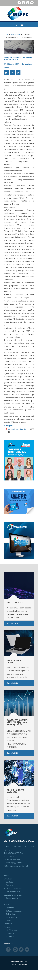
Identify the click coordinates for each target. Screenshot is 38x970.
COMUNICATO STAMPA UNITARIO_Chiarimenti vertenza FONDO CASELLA (17, 723)
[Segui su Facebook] (19, 2)
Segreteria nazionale (13, 888)
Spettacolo (11, 907)
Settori (7, 904)
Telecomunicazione (14, 911)
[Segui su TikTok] (27, 2)
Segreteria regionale (13, 895)
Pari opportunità (13, 891)
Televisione (11, 914)
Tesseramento (12, 898)
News (6, 67)
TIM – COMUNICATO (16, 602)
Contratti (8, 923)
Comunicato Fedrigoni (18, 429)
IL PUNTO (10, 936)
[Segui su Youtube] (32, 2)
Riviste (7, 927)
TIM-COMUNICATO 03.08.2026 (15, 791)
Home (6, 875)
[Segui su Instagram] (23, 2)
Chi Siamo (8, 879)
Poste (8, 920)
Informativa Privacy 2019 (18, 961)
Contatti (9, 882)
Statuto (9, 885)
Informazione (26, 64)
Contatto (10, 933)
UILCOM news (12, 930)
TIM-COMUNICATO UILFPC (15, 661)
